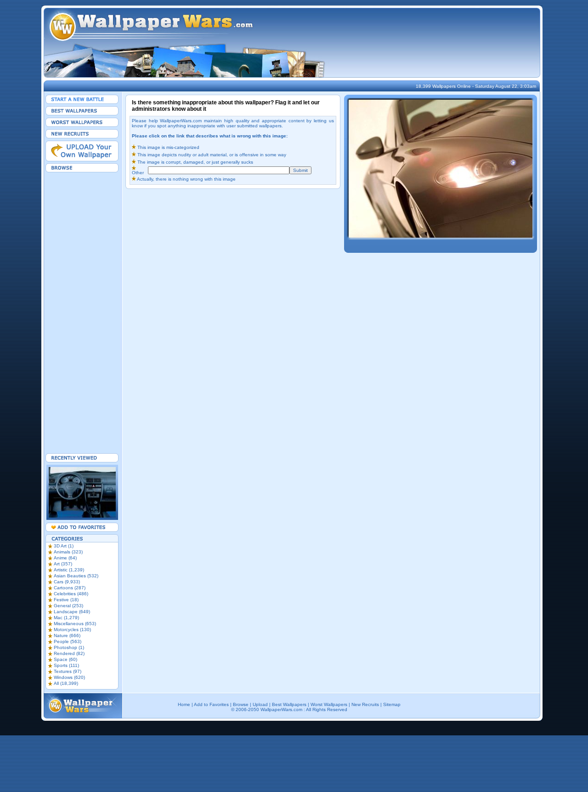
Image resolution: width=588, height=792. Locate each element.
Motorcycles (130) (72, 629)
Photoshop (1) (69, 647)
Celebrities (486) (71, 593)
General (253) (68, 605)
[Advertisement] (82, 312)
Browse (241, 704)
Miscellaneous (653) (75, 623)
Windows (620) (69, 677)
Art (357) (63, 563)
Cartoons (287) (69, 587)
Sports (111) (66, 665)
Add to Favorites (211, 704)
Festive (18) (66, 599)
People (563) (67, 641)
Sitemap (392, 704)
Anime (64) (65, 557)
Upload (260, 704)
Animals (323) (68, 551)
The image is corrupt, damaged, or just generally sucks (195, 162)
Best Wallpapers (289, 704)
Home (184, 704)
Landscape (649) (72, 611)
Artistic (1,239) (69, 569)
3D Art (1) (64, 545)
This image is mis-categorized (167, 147)
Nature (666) (67, 635)
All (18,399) (66, 683)
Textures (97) (67, 671)
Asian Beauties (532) (76, 575)
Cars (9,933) (67, 581)
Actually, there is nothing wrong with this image (186, 179)
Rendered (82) (69, 653)
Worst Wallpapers (329, 704)
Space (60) (65, 659)
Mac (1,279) (66, 617)
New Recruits (365, 704)
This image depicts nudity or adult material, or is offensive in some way (211, 154)
